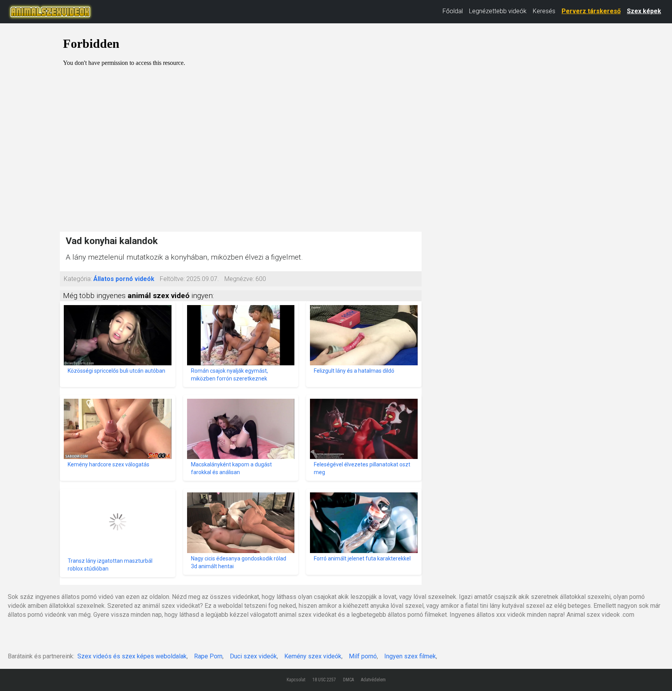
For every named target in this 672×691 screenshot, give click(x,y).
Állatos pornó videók (123, 279)
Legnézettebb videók (498, 11)
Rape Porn (208, 656)
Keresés (544, 11)
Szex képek (644, 11)
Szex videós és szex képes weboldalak (132, 656)
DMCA (348, 679)
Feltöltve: (172, 279)
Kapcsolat (296, 679)
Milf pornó (363, 656)
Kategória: (78, 279)
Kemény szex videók (312, 656)
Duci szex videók (253, 656)
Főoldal (453, 11)
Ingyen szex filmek (410, 656)
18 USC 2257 (324, 679)
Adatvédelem (373, 679)
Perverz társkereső (591, 11)
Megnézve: (239, 279)
